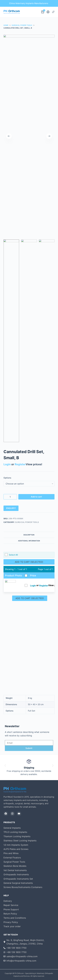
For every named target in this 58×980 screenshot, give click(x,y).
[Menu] (53, 12)
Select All (13, 555)
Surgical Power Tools (27, 522)
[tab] (29, 535)
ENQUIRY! (11, 508)
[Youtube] (19, 813)
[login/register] (48, 12)
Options (7, 477)
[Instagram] (12, 813)
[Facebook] (6, 813)
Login (7, 464)
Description (28, 535)
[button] (5, 765)
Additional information (29, 541)
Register (20, 464)
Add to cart (36, 496)
